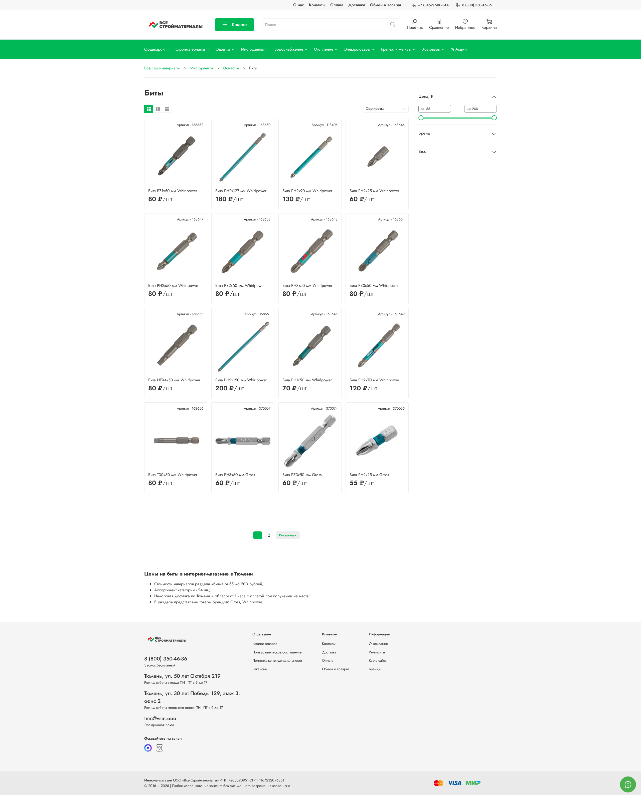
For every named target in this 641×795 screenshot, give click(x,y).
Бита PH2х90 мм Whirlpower (307, 191)
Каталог (239, 24)
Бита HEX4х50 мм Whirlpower (174, 380)
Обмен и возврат (385, 5)
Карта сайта (378, 660)
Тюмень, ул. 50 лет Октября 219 (182, 676)
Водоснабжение (288, 49)
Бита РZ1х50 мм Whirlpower (172, 191)
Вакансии (259, 668)
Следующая (287, 535)
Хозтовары (431, 49)
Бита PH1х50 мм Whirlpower (307, 380)
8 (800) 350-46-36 (477, 5)
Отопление (323, 49)
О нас (298, 5)
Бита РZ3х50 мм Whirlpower (374, 285)
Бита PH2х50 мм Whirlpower (173, 285)
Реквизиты (377, 652)
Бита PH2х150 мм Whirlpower (241, 380)
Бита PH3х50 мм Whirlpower (307, 285)
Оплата (336, 5)
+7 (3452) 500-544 (433, 5)
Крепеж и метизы (396, 49)
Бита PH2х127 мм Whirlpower (240, 191)
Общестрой (154, 49)
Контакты (317, 5)
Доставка (356, 5)
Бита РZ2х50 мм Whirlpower (240, 285)
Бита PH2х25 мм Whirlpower (374, 191)
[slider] (421, 118)
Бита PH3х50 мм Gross (235, 475)
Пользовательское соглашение (276, 652)
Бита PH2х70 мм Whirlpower (374, 380)
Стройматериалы (190, 49)
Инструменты (252, 49)
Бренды (375, 668)
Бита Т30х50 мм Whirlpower (172, 475)
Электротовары (357, 49)
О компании (378, 643)
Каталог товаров (264, 643)
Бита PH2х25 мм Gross (369, 475)
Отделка (223, 49)
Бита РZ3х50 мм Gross (302, 475)
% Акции (459, 49)
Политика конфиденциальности (277, 660)
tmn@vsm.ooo (160, 718)
